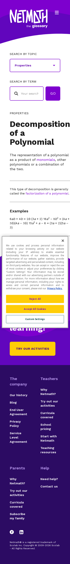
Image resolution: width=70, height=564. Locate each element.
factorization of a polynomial (47, 193)
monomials (46, 160)
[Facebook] (14, 532)
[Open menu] (56, 12)
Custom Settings (35, 319)
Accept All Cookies (35, 309)
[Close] (63, 240)
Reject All (35, 298)
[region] (35, 282)
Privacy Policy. (54, 288)
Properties (19, 113)
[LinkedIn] (21, 532)
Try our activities (32, 348)
